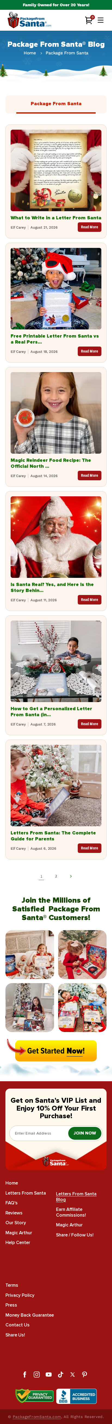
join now (85, 1133)
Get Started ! (56, 1051)
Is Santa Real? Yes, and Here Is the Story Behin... (52, 587)
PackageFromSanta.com (37, 1416)
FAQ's (11, 1203)
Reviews (14, 1213)
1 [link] (41, 876)
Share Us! (15, 1335)
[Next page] (71, 876)
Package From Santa (67, 52)
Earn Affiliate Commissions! (71, 1212)
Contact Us (17, 1325)
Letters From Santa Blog (76, 1196)
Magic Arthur (18, 1233)
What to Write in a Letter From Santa (56, 218)
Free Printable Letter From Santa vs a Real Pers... (55, 339)
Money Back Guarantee (29, 1315)
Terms (11, 1285)
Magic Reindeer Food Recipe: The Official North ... (51, 463)
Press (11, 1305)
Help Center (17, 1242)
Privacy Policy (20, 1295)
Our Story (15, 1223)
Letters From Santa (25, 1193)
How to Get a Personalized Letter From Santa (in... (51, 712)
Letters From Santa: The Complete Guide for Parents (53, 836)
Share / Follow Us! (75, 1235)
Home (30, 52)
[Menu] (101, 20)
